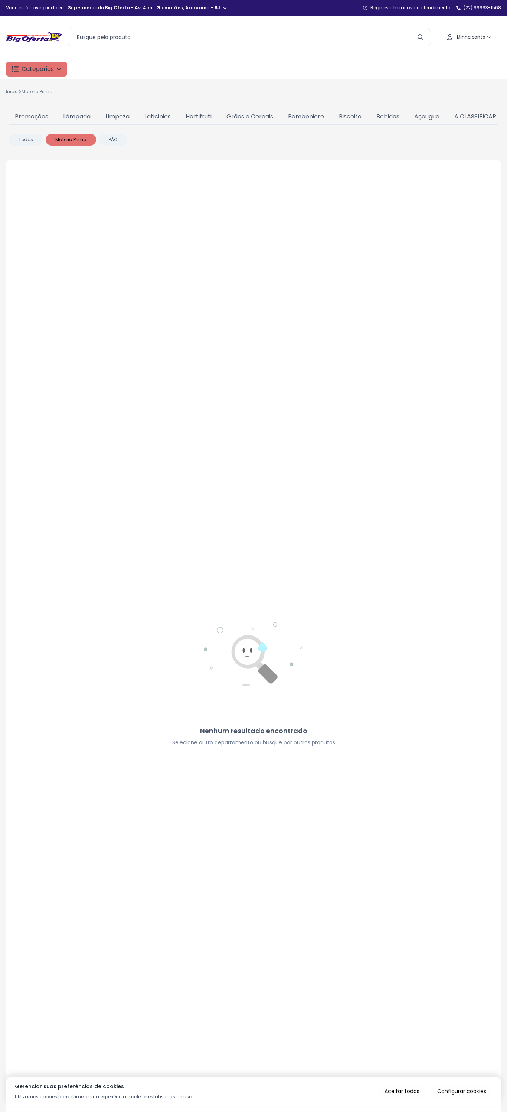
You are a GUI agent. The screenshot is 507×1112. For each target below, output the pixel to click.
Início (12, 91)
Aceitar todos (402, 1091)
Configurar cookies (461, 1091)
